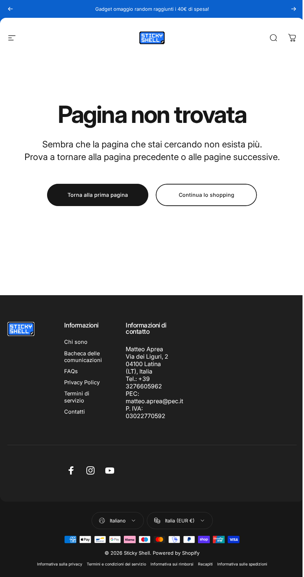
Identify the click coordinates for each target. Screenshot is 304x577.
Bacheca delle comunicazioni (83, 357)
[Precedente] (10, 9)
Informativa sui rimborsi (172, 564)
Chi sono (75, 342)
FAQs (71, 371)
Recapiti (205, 564)
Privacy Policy (82, 382)
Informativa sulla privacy (59, 564)
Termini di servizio (76, 397)
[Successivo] (293, 9)
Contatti (74, 411)
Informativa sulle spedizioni (242, 564)
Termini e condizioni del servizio (116, 564)
